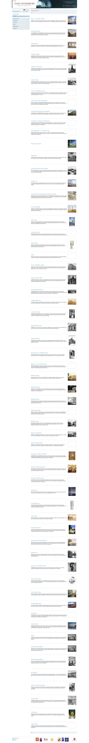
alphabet (26, 11)
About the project (15, 738)
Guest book (14, 740)
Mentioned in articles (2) (35, 10)
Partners (13, 739)
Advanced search (16, 11)
